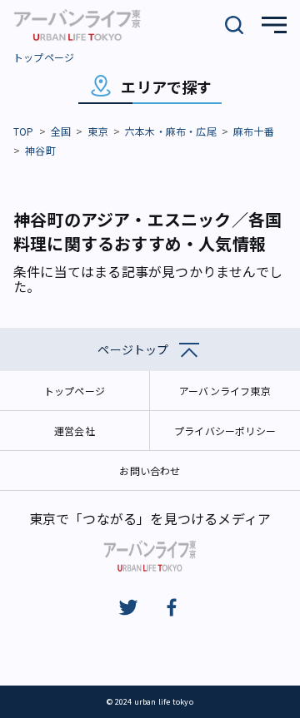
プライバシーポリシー (225, 430)
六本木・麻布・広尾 (171, 131)
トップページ (43, 57)
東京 (98, 131)
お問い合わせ (149, 470)
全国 (61, 131)
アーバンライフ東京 (225, 391)
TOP (23, 131)
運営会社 (74, 430)
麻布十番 (253, 131)
